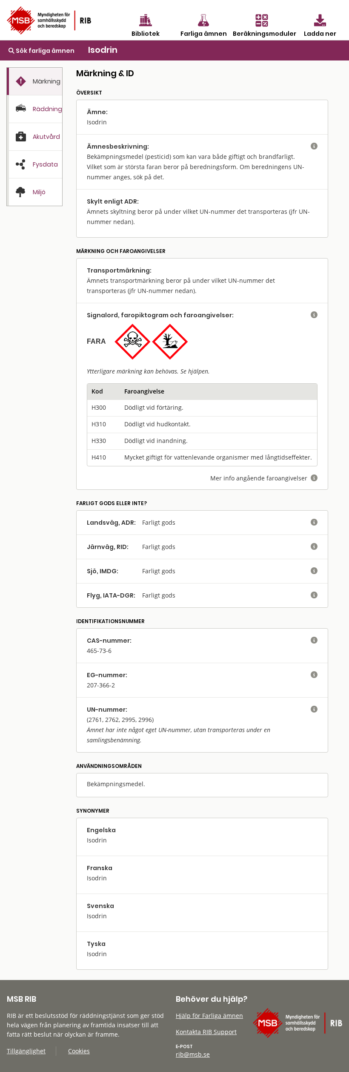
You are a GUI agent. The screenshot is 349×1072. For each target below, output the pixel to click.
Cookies (79, 1051)
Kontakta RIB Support (206, 1032)
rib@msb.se (193, 1054)
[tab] (34, 81)
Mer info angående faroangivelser (264, 478)
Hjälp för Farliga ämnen (209, 1016)
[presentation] (34, 81)
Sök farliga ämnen (44, 50)
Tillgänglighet (26, 1051)
